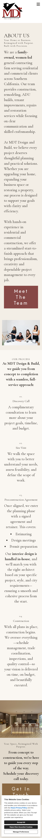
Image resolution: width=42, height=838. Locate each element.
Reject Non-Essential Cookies (21, 827)
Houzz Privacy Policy (19, 808)
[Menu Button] (38, 4)
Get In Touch (21, 791)
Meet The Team (21, 297)
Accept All (21, 822)
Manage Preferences (21, 832)
